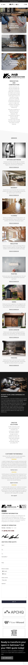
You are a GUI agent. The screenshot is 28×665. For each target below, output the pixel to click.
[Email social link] (26, 4)
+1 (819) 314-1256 (8, 531)
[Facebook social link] (24, 4)
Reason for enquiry (5, 568)
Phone (3, 562)
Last (2, 553)
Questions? (4, 583)
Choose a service (5, 577)
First (2, 549)
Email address (5, 556)
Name (3, 545)
